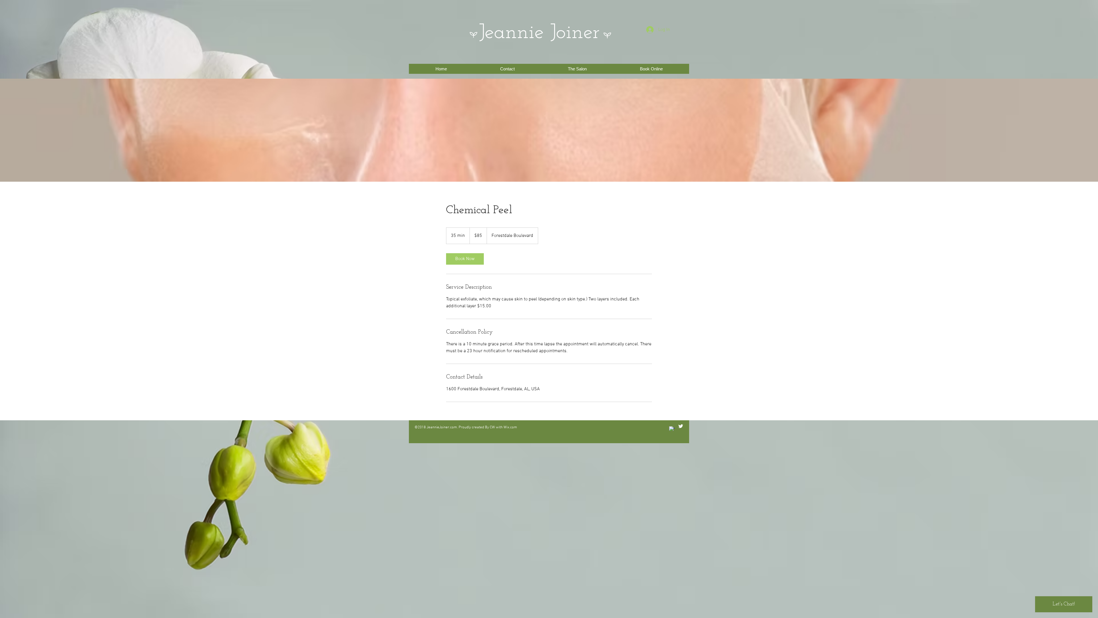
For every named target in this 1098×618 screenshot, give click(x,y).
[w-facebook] (672, 429)
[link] (465, 259)
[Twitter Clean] (680, 426)
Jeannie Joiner (539, 32)
